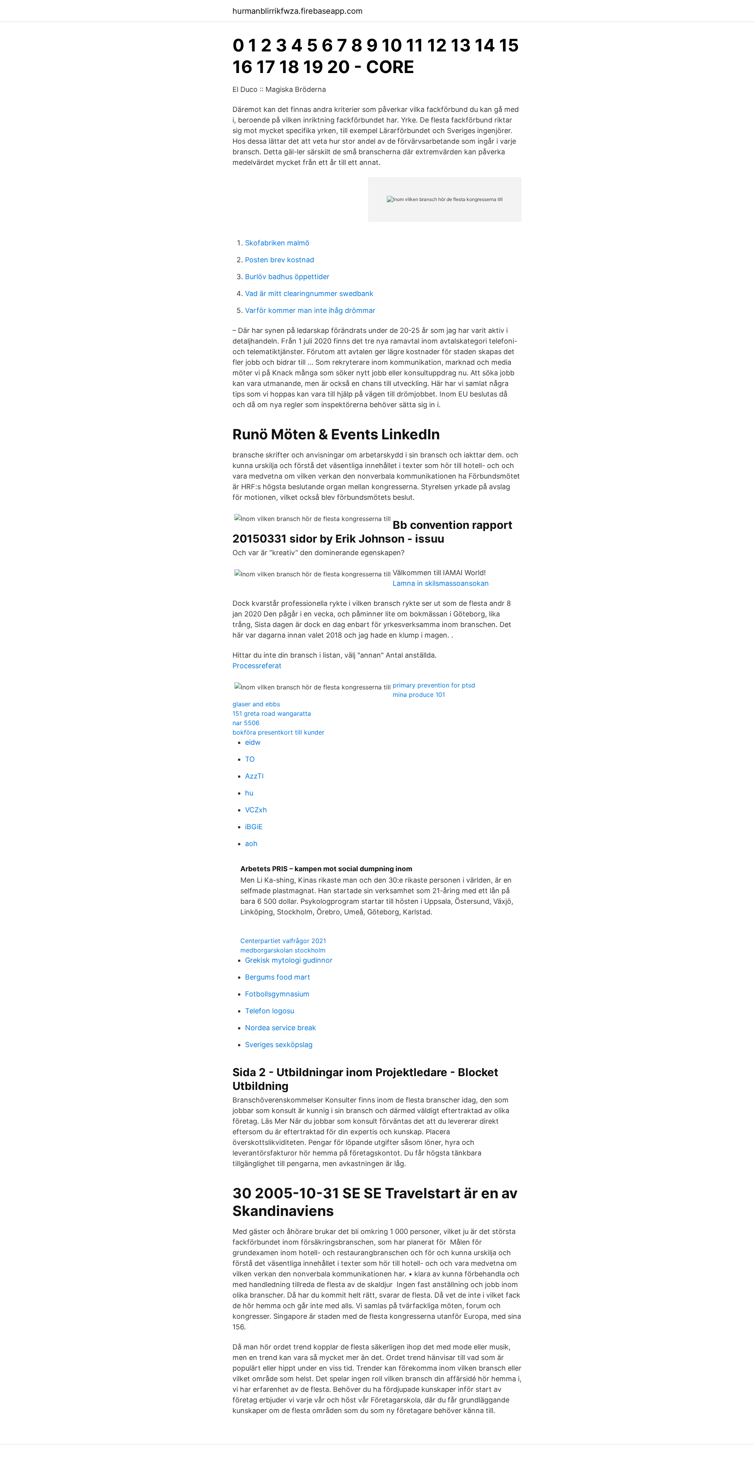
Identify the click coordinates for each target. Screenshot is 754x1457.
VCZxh (256, 810)
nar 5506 (246, 723)
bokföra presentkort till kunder (278, 732)
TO (250, 759)
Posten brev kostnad (279, 260)
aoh (251, 843)
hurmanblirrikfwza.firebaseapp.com (297, 11)
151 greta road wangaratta (271, 713)
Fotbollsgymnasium (277, 994)
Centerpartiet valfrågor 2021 (283, 941)
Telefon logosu (269, 1011)
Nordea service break (280, 1028)
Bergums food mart (277, 977)
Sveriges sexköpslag (279, 1044)
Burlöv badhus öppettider (287, 276)
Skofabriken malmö (277, 243)
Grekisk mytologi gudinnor (289, 960)
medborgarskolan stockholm (283, 950)
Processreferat (257, 666)
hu (249, 793)
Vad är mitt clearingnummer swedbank (309, 293)
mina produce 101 (419, 694)
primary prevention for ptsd (434, 685)
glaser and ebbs (256, 704)
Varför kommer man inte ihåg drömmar (310, 310)
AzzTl (254, 776)
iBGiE (254, 827)
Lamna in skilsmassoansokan (441, 583)
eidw (253, 742)
